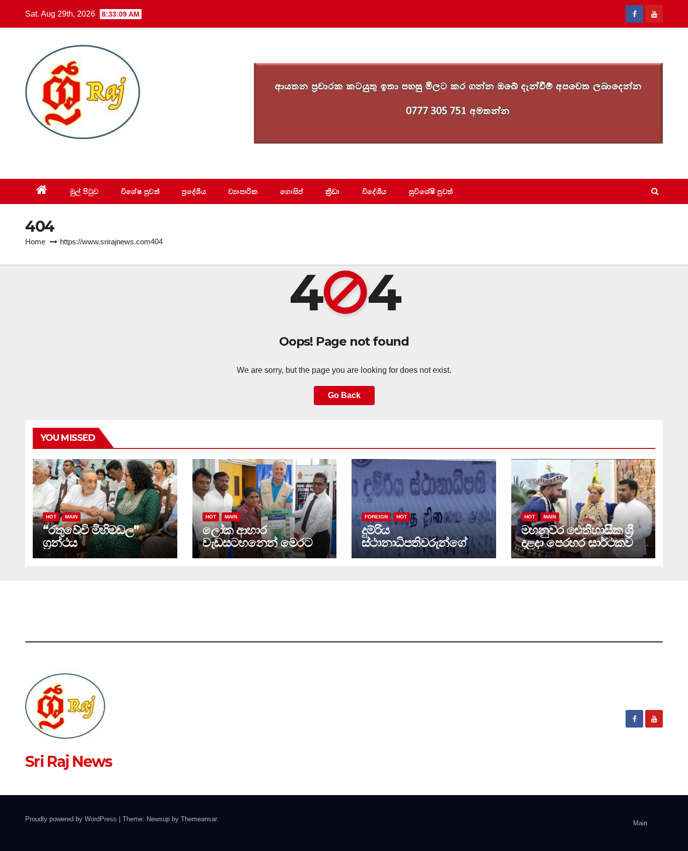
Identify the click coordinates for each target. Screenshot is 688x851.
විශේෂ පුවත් (140, 191)
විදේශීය (374, 191)
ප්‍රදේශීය (194, 191)
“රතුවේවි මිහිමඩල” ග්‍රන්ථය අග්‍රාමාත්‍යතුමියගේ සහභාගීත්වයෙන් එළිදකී (101, 548)
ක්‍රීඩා (332, 191)
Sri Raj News (68, 156)
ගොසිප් (291, 191)
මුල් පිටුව (84, 191)
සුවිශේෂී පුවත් (431, 191)
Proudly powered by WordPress (72, 819)
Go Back (344, 395)
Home (35, 241)
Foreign (376, 516)
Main (71, 516)
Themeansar (199, 819)
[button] (655, 191)
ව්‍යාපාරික (243, 191)
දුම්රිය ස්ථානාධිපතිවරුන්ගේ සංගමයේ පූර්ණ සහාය (414, 542)
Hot (51, 516)
